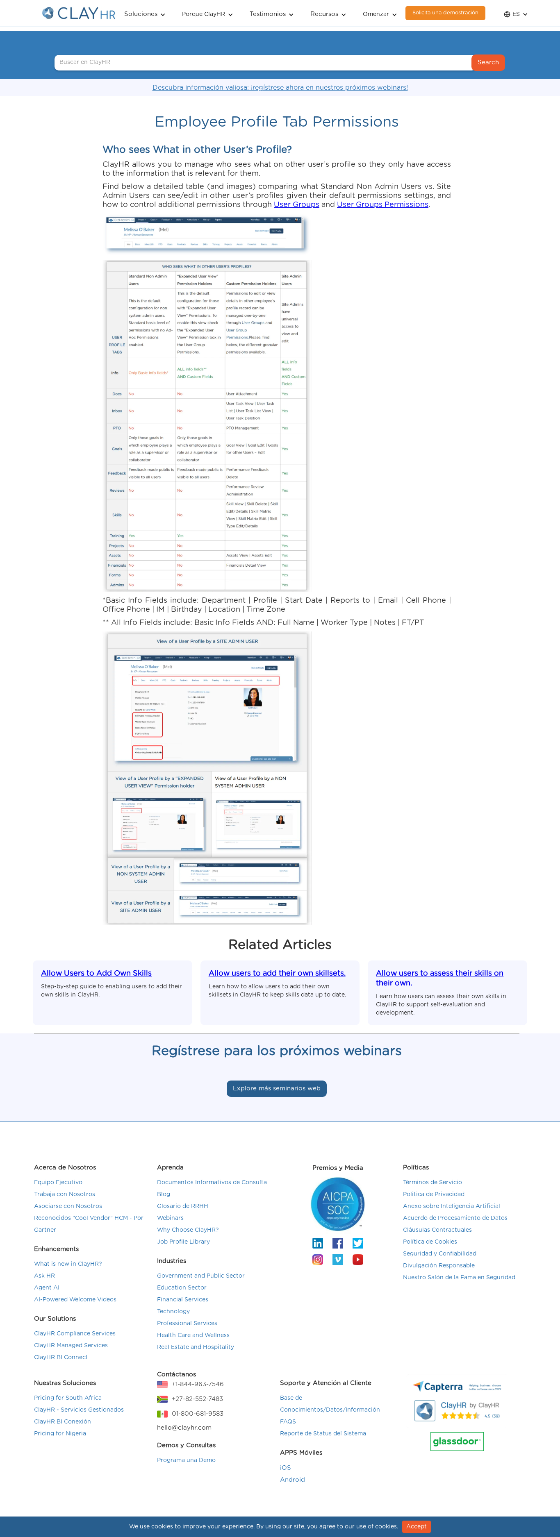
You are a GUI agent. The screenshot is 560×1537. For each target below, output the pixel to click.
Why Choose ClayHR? (188, 1230)
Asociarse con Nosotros (68, 1206)
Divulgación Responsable (439, 1266)
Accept (416, 1527)
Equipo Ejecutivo (58, 1182)
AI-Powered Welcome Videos (75, 1300)
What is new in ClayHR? (68, 1264)
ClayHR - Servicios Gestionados (79, 1410)
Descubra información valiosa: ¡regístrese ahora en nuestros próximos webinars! (280, 87)
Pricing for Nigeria (60, 1434)
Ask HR (44, 1276)
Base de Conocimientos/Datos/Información (330, 1404)
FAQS (288, 1422)
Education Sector (182, 1288)
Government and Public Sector (201, 1276)
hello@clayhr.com (184, 1428)
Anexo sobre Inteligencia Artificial (451, 1206)
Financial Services (182, 1300)
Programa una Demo (186, 1460)
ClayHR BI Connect (61, 1357)
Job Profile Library (183, 1242)
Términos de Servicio (432, 1182)
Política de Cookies (430, 1242)
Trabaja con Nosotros (64, 1194)
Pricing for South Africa (68, 1398)
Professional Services (187, 1323)
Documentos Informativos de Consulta (212, 1182)
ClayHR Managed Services (71, 1346)
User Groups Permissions (382, 205)
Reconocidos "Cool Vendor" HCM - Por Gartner (88, 1224)
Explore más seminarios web (277, 1088)
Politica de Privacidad (433, 1194)
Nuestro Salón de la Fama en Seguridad (459, 1277)
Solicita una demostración (445, 13)
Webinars (170, 1218)
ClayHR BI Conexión (62, 1422)
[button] (145, 13)
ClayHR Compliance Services (75, 1334)
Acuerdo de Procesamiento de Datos (455, 1218)
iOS (285, 1468)
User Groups (296, 205)
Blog (163, 1194)
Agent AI (46, 1288)
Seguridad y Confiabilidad (439, 1254)
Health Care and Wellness (193, 1335)
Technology (173, 1312)
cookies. (386, 1527)
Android (292, 1480)
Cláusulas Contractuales (437, 1230)
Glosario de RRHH (182, 1206)
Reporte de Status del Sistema (323, 1434)
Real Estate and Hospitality (195, 1347)
